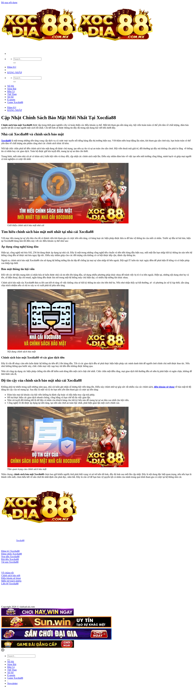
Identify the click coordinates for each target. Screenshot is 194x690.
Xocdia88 (20, 540)
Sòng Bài (11, 88)
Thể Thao (12, 94)
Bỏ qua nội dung (9, 2)
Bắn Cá (11, 91)
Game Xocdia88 (15, 102)
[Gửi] (14, 62)
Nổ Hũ (10, 86)
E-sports (11, 99)
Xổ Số (10, 97)
